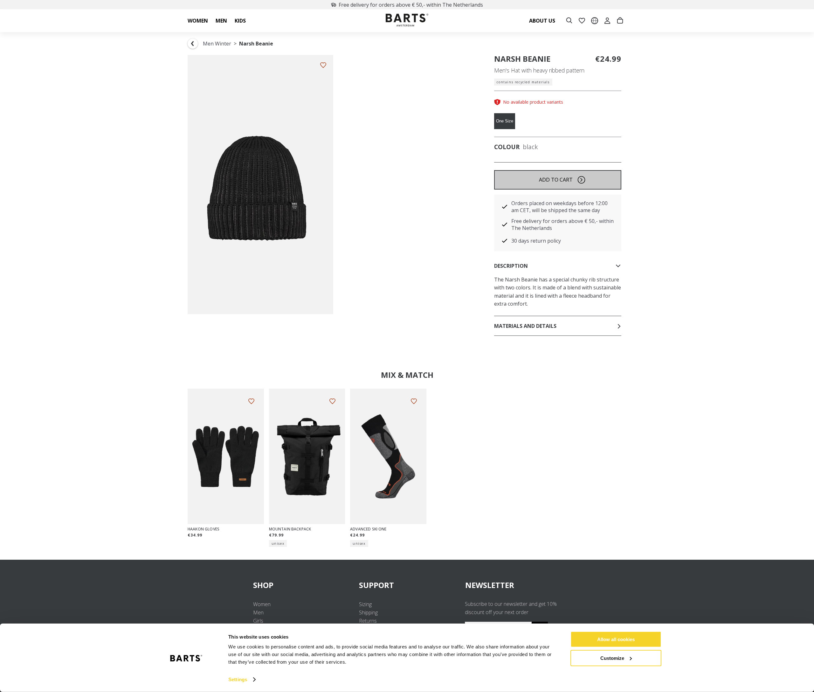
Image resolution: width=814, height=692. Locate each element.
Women (262, 604)
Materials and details (525, 325)
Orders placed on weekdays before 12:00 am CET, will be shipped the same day (559, 207)
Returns (368, 620)
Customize (612, 658)
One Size (504, 121)
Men (258, 612)
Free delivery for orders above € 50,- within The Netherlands (411, 4)
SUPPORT (376, 585)
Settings (237, 679)
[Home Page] (407, 21)
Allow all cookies (616, 639)
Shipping (368, 612)
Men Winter (217, 43)
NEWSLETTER (489, 585)
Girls (258, 620)
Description (511, 265)
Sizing (365, 604)
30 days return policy (536, 240)
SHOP (263, 585)
